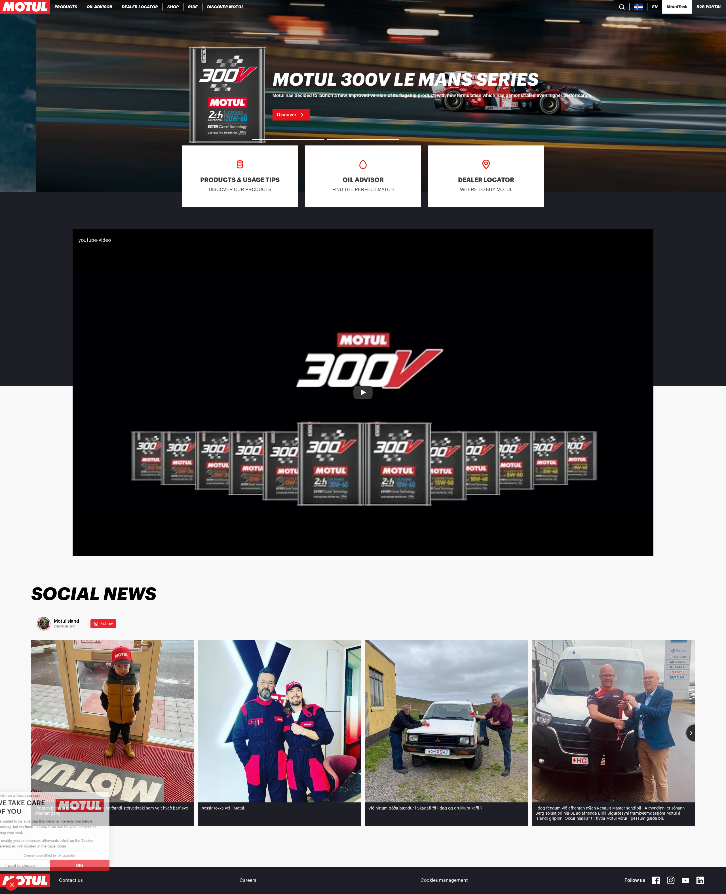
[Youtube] (685, 880)
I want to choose (35, 865)
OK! (95, 865)
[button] (12, 884)
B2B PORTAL (709, 7)
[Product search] (622, 7)
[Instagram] (671, 880)
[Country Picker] (638, 7)
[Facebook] (656, 880)
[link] (173, 7)
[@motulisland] (43, 623)
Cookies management (444, 880)
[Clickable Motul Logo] (25, 7)
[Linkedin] (700, 880)
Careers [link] (248, 880)
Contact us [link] (71, 880)
